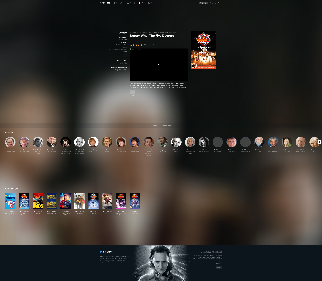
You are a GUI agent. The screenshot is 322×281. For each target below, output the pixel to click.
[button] (10, 146)
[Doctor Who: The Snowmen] (107, 201)
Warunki (212, 255)
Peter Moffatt (123, 34)
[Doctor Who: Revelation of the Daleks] (121, 201)
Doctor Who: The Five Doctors (167, 32)
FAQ (211, 252)
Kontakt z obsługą (217, 252)
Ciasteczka (206, 255)
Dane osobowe (218, 255)
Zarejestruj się (204, 3)
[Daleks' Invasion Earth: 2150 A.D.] (52, 201)
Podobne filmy (166, 126)
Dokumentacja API (205, 252)
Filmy (141, 32)
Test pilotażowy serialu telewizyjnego (201, 258)
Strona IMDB (123, 62)
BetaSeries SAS (202, 257)
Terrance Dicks (122, 39)
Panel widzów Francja (216, 258)
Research (219, 257)
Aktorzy (154, 126)
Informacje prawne (198, 255)
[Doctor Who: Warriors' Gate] (93, 201)
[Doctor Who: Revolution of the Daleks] (65, 201)
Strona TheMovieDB (121, 63)
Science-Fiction (153, 32)
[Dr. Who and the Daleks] (38, 201)
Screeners (214, 257)
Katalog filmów (218, 251)
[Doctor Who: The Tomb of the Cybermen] (24, 201)
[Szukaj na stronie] (218, 3)
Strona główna (134, 32)
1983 (145, 32)
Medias (209, 257)
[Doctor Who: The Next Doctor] (79, 201)
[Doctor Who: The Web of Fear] (135, 201)
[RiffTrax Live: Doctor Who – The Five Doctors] (10, 201)
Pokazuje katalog (210, 251)
